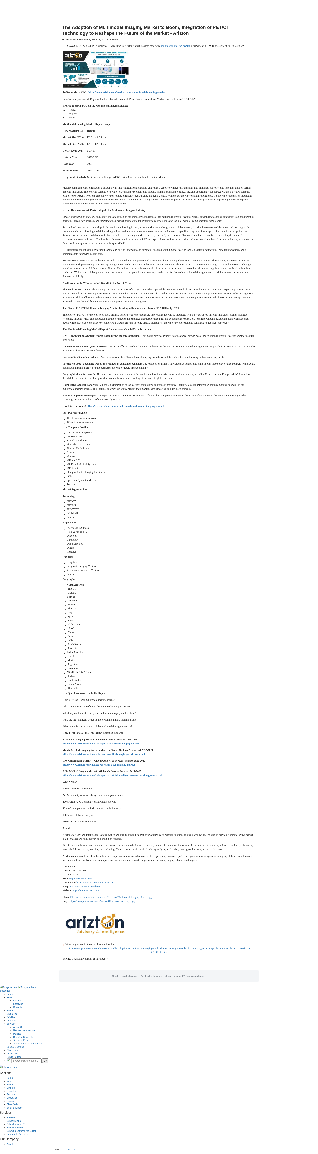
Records (17, 1007)
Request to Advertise (24, 1030)
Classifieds (12, 1053)
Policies (17, 1033)
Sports (10, 1010)
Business (11, 1101)
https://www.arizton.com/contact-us (94, 882)
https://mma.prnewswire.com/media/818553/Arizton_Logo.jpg (102, 901)
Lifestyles (18, 1003)
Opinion (17, 1000)
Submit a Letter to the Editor (28, 1043)
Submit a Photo (21, 1040)
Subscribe (5, 990)
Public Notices (14, 1056)
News (9, 997)
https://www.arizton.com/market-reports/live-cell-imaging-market (99, 764)
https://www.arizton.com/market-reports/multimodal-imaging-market (126, 92)
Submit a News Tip (23, 1037)
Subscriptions (14, 1120)
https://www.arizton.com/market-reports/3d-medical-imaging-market (101, 743)
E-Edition (11, 1017)
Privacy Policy (72, 1150)
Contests (11, 1020)
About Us (18, 1027)
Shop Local (12, 1050)
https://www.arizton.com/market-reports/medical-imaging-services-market (104, 754)
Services (11, 1023)
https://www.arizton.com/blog (84, 886)
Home (10, 994)
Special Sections (15, 1046)
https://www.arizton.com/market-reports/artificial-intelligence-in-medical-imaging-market (112, 775)
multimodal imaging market (175, 45)
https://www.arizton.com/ (86, 890)
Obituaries (12, 1013)
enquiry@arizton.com (80, 878)
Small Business (15, 1107)
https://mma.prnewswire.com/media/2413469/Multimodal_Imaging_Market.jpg (111, 897)
